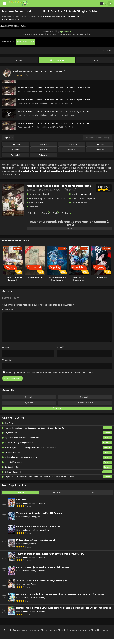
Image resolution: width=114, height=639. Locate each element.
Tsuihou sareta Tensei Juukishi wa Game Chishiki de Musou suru (50, 553)
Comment (8, 309)
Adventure (33, 213)
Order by (84, 402)
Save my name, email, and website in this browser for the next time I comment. (50, 372)
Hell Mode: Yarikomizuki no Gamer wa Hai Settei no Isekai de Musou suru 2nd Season (60, 594)
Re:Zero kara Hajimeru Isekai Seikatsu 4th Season (42, 567)
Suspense (41, 571)
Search (57, 408)
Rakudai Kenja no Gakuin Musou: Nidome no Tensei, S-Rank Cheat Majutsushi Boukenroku (63, 608)
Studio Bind (85, 194)
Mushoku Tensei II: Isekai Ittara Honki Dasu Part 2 (39, 71)
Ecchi (55, 213)
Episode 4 (44, 155)
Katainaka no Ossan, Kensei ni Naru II (36, 540)
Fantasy (65, 213)
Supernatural (44, 530)
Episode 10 (72, 144)
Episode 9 (99, 144)
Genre (28, 397)
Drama (45, 213)
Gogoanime (44, 16)
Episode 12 (16, 144)
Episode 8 (16, 149)
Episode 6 (99, 149)
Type (28, 402)
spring (41, 202)
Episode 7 (71, 149)
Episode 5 (16, 155)
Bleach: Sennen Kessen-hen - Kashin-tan (38, 526)
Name (6, 347)
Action (25, 503)
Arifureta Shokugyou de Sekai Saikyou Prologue (41, 580)
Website (7, 359)
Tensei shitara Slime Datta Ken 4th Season (39, 513)
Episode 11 (44, 144)
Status (84, 397)
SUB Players (8, 41)
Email (60, 347)
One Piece (21, 499)
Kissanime (32, 167)
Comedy (32, 517)
